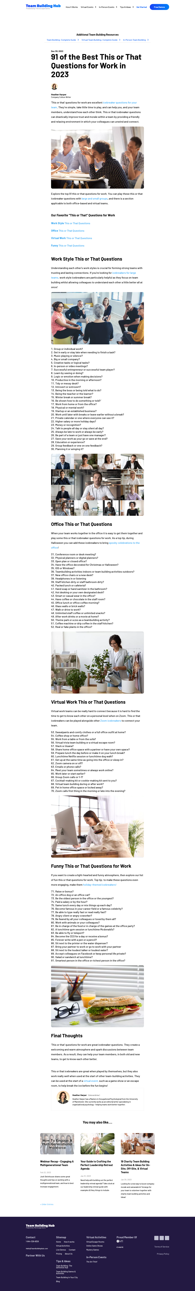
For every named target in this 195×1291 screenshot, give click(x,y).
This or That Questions (70, 223)
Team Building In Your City (67, 1278)
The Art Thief (91, 1262)
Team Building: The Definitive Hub (64, 1267)
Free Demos (159, 7)
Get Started (141, 7)
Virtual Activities (63, 1246)
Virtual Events (87, 7)
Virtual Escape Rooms (95, 1242)
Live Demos (61, 1250)
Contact (72, 1250)
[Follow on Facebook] (167, 1238)
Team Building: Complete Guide (61, 40)
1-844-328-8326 (32, 1241)
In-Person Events (106, 7)
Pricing (59, 1254)
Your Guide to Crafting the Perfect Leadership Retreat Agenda (97, 1165)
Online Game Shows (94, 1246)
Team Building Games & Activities (66, 1273)
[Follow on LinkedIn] (156, 1238)
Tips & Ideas (125, 7)
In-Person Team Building (134, 40)
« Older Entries (46, 1204)
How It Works (72, 7)
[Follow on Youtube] (162, 1238)
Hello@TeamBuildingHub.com (37, 1248)
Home (58, 1242)
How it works (69, 1242)
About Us (68, 1254)
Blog (58, 1281)
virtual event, (91, 1080)
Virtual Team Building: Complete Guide (100, 40)
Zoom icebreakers (110, 720)
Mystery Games (92, 1250)
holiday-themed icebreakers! (100, 884)
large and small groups (95, 198)
